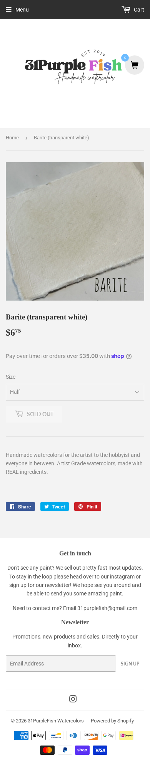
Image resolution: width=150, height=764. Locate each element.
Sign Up (130, 664)
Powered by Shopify (112, 721)
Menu (22, 10)
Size (10, 377)
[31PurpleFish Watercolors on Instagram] (73, 700)
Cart (138, 10)
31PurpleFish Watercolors (56, 721)
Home (12, 137)
